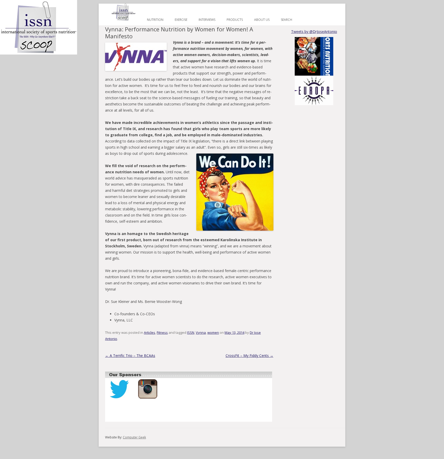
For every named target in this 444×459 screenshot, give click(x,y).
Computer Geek (134, 437)
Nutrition (155, 19)
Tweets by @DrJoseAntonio (314, 31)
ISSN (190, 332)
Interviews (207, 19)
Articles (149, 332)
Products (235, 19)
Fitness (162, 332)
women (213, 332)
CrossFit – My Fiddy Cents (249, 355)
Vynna (201, 332)
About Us (262, 19)
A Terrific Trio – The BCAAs (130, 355)
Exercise (181, 19)
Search (286, 19)
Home (124, 12)
